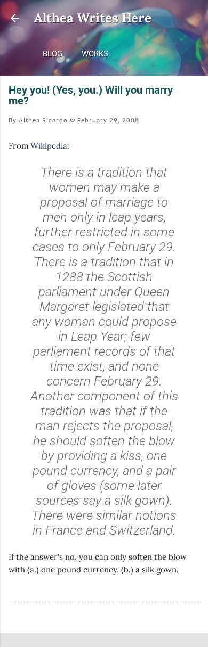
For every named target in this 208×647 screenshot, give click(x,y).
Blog (52, 54)
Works (95, 54)
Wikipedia (48, 146)
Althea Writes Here (92, 18)
